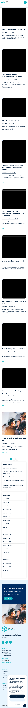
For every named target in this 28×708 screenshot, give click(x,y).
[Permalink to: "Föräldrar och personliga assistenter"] (14, 334)
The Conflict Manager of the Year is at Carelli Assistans (12, 472)
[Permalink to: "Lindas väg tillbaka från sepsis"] (14, 246)
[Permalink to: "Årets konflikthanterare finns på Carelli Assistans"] (14, 60)
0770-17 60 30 (5, 664)
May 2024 (5, 527)
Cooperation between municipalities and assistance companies (13, 214)
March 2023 (6, 559)
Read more (17, 704)
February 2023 (7, 563)
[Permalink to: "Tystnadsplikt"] (14, 107)
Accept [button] (17, 696)
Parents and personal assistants (14, 349)
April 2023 (5, 556)
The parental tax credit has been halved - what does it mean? (12, 168)
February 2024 (7, 534)
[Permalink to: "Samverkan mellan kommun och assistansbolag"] (14, 199)
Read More (4, 42)
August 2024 (6, 520)
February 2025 (7, 509)
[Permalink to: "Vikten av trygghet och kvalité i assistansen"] (14, 378)
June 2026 (6, 498)
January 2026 (6, 502)
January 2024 (6, 538)
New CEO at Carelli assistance (13, 29)
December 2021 (7, 574)
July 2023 (5, 549)
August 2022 (6, 570)
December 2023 (7, 541)
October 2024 (6, 516)
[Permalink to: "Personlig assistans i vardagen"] (14, 423)
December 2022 (7, 566)
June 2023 (6, 552)
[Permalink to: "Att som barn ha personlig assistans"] (14, 288)
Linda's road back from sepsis (13, 261)
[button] (17, 2)
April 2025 (5, 506)
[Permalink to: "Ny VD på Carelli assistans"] (14, 15)
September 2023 (7, 545)
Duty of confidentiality (10, 120)
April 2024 (6, 531)
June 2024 (6, 523)
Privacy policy (5, 705)
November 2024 (7, 513)
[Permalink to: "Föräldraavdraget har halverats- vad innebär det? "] (14, 151)
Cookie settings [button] (17, 699)
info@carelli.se (5, 660)
